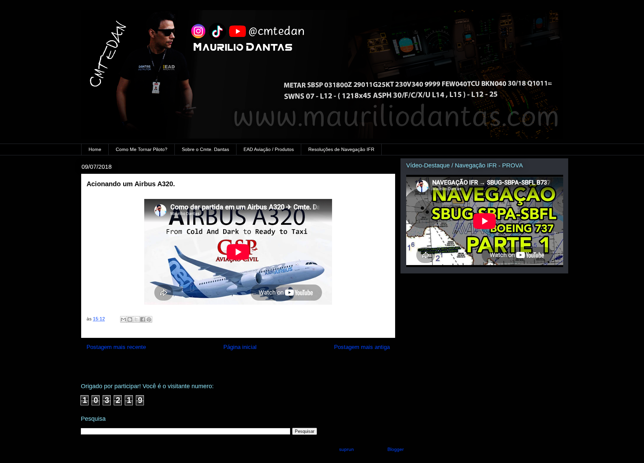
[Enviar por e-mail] (123, 319)
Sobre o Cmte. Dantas (205, 149)
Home (95, 149)
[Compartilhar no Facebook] (142, 319)
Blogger (395, 449)
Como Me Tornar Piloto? (141, 149)
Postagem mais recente (116, 347)
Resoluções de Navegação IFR (341, 149)
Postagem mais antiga (362, 347)
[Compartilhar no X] (136, 319)
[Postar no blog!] (129, 319)
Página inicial (240, 347)
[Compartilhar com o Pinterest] (149, 319)
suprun (346, 449)
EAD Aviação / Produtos (269, 149)
